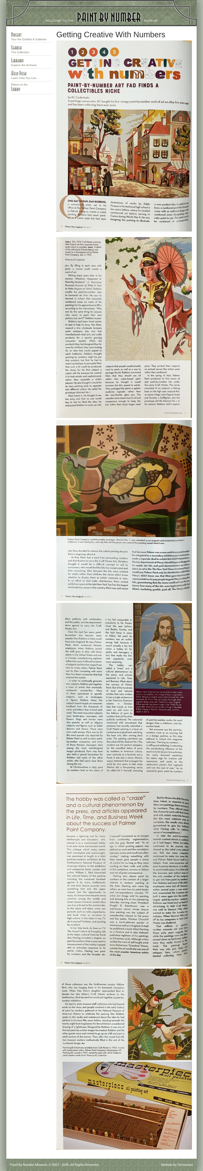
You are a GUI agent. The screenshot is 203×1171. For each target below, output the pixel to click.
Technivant (185, 1164)
